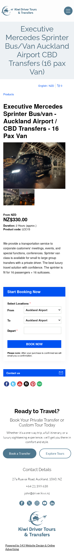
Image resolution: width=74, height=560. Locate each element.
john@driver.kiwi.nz (37, 493)
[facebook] (21, 504)
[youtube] (44, 504)
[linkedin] (52, 504)
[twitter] (29, 504)
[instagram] (37, 504)
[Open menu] (68, 11)
